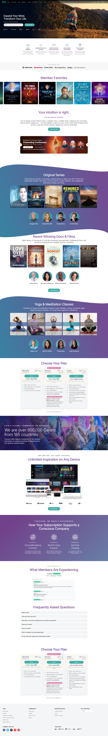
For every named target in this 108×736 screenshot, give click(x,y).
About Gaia (5, 711)
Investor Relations (59, 711)
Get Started (29, 24)
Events (30, 717)
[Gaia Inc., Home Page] (4, 2)
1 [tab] (53, 155)
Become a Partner (59, 715)
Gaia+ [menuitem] (49, 2)
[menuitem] (8, 2)
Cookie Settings (6, 722)
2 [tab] (54, 155)
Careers (30, 713)
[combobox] (87, 711)
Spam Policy (5, 719)
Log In (102, 2)
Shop (56, 713)
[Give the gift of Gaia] (98, 2)
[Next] (87, 144)
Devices (4, 713)
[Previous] (20, 144)
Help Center (31, 711)
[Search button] (91, 2)
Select (31, 376)
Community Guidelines (8, 715)
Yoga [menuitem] (19, 2)
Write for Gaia (32, 715)
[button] (54, 612)
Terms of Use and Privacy (8, 717)
